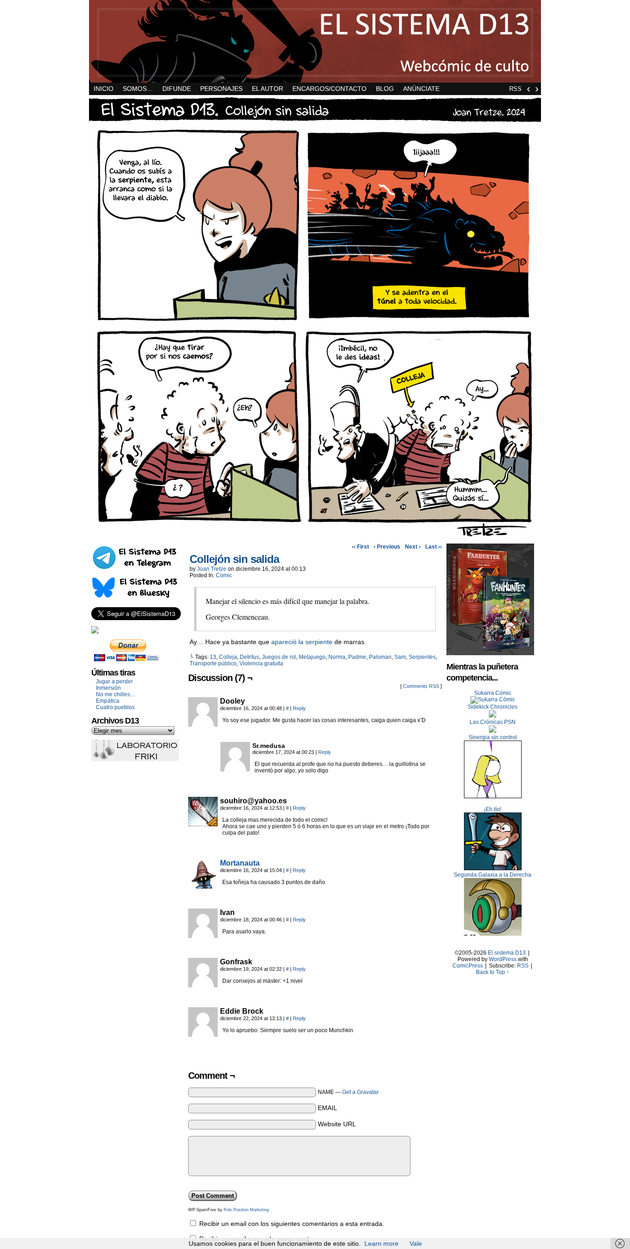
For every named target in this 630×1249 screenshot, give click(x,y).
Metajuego (312, 657)
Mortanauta (240, 863)
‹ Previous (387, 547)
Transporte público (213, 663)
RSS (515, 88)
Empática (107, 701)
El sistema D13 (315, 41)
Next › (413, 547)
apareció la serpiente (302, 641)
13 (213, 657)
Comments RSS (421, 686)
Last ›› (433, 547)
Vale (416, 1243)
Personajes (221, 88)
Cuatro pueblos (115, 707)
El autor (267, 88)
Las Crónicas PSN (493, 722)
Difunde (176, 88)
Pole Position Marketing (246, 1209)
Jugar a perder (114, 681)
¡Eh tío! (492, 809)
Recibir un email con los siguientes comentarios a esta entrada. (291, 1223)
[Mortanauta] (203, 886)
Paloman (380, 657)
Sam (400, 657)
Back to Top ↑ (492, 972)
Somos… (138, 88)
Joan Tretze (211, 569)
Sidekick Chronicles (492, 707)
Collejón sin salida (234, 559)
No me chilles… (116, 694)
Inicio (103, 88)
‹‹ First (360, 547)
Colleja (228, 657)
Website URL (337, 1124)
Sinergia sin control (493, 737)
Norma (336, 657)
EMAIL (327, 1108)
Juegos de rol (279, 657)
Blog (385, 88)
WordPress (503, 959)
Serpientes (422, 657)
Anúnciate (421, 88)
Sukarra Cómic (492, 693)
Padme (357, 657)
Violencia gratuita (261, 663)
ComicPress (467, 965)
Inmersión (108, 688)
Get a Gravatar (360, 1092)
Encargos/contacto (329, 88)
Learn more (381, 1243)
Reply (299, 708)
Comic (224, 575)
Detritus (249, 657)
